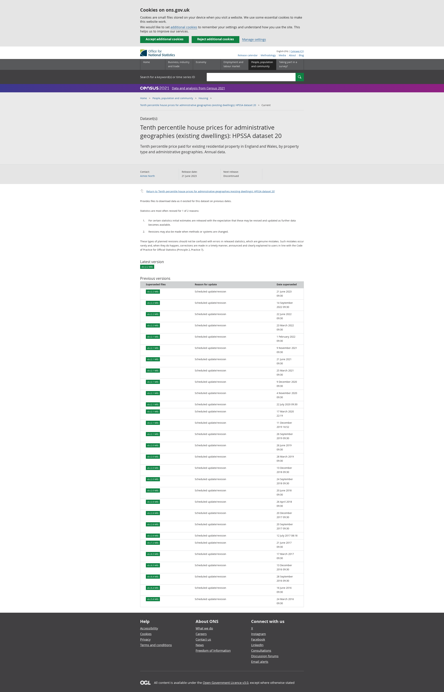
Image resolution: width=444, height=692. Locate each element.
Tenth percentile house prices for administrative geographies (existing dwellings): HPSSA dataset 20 (198, 105)
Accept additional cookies (164, 39)
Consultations (261, 650)
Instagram (258, 634)
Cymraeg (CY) (297, 51)
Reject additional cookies (215, 39)
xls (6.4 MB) (153, 576)
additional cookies (183, 27)
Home (146, 62)
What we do (204, 628)
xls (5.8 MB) (153, 599)
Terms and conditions (156, 645)
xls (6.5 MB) (153, 554)
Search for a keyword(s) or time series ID (167, 77)
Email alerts (259, 662)
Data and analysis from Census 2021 (198, 88)
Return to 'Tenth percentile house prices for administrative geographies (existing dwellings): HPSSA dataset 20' (210, 191)
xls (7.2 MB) (153, 542)
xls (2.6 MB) (153, 501)
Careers (201, 634)
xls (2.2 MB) (147, 266)
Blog (301, 55)
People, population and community (172, 98)
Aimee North (147, 176)
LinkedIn (257, 645)
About (292, 55)
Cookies (146, 634)
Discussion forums (265, 656)
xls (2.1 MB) (153, 336)
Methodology (268, 55)
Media (282, 55)
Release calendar (248, 55)
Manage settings (254, 39)
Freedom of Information (213, 650)
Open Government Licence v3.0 (225, 683)
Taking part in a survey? (288, 64)
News (200, 645)
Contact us (203, 639)
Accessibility (149, 628)
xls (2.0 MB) (153, 445)
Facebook (258, 639)
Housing (203, 98)
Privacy (145, 639)
